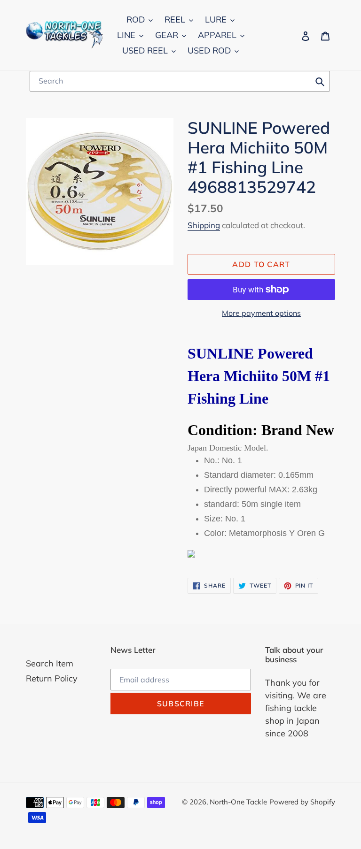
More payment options (261, 313)
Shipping (204, 225)
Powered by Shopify (302, 801)
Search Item (49, 663)
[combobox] (180, 81)
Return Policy (52, 678)
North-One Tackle (238, 801)
